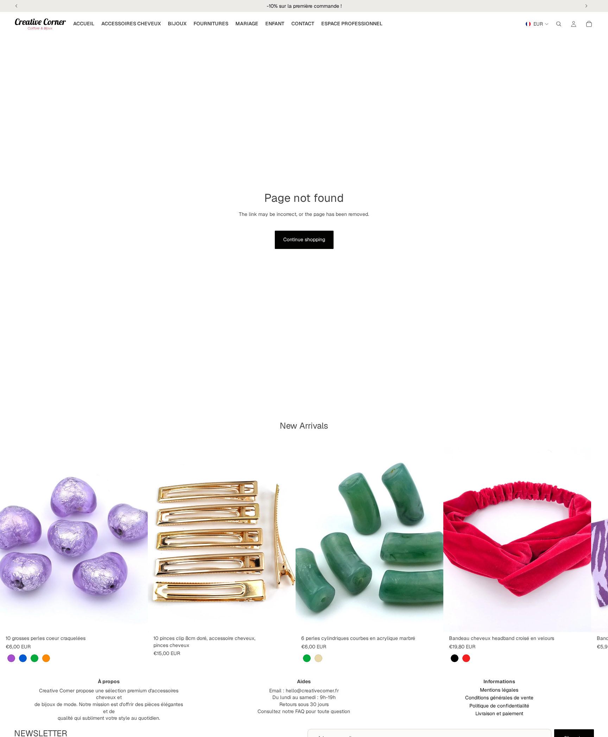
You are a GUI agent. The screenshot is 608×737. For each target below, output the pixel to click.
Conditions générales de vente (499, 697)
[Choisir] (137, 621)
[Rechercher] (558, 24)
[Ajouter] (284, 621)
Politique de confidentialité (499, 706)
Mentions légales (499, 690)
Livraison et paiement (499, 713)
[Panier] (589, 24)
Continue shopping (304, 239)
